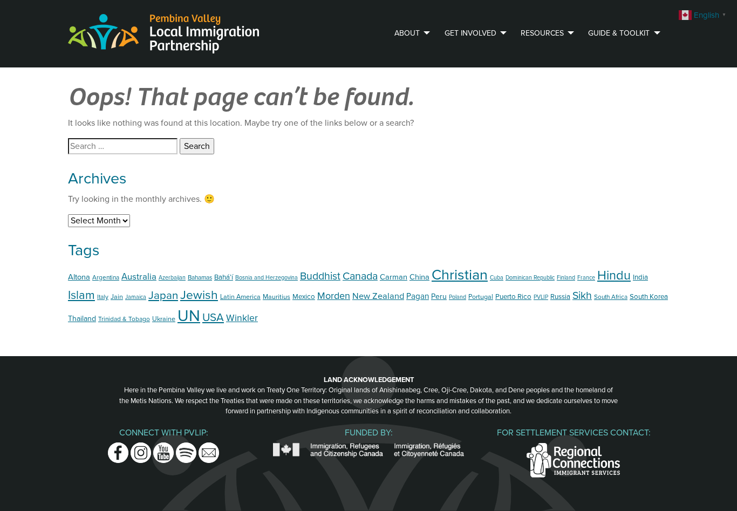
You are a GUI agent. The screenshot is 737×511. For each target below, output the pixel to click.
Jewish (199, 295)
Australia (138, 276)
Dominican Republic (530, 277)
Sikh (582, 295)
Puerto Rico (513, 296)
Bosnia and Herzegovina (266, 277)
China (419, 277)
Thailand (82, 318)
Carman (393, 277)
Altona (79, 277)
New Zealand (378, 296)
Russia (560, 296)
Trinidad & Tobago (124, 319)
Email (209, 449)
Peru (439, 296)
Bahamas (200, 277)
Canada (360, 276)
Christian (460, 275)
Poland (457, 297)
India (640, 277)
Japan (163, 295)
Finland (566, 277)
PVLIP (541, 297)
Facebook (118, 449)
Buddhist (320, 276)
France (586, 277)
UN (189, 315)
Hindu (614, 275)
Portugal (480, 297)
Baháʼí (223, 277)
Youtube (163, 449)
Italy (102, 297)
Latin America (240, 297)
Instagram (141, 449)
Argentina (105, 277)
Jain (117, 297)
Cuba (496, 277)
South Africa (610, 297)
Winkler (242, 318)
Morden (333, 296)
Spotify (186, 449)
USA (213, 317)
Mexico (303, 296)
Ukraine (163, 319)
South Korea (649, 296)
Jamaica (135, 297)
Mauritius (276, 297)
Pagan (417, 296)
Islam (81, 295)
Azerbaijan (172, 277)
